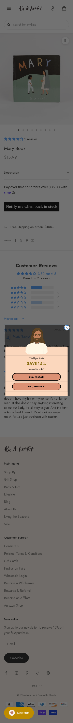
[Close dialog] (66, 327)
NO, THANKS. (36, 386)
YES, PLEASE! (36, 376)
